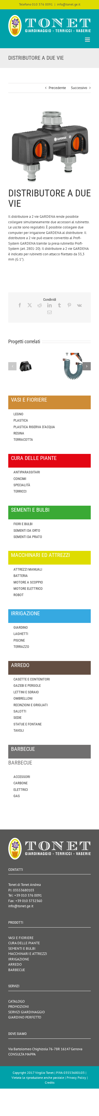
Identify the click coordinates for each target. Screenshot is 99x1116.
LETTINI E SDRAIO (26, 692)
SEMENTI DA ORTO (26, 530)
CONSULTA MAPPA (22, 1054)
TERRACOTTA (23, 439)
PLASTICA (20, 420)
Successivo (79, 87)
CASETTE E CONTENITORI (31, 679)
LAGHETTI (20, 634)
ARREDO (15, 964)
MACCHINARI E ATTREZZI (27, 953)
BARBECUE (16, 970)
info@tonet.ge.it (68, 4)
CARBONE (20, 783)
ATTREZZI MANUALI (27, 569)
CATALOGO (16, 1001)
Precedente (57, 87)
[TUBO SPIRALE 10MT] (73, 355)
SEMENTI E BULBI (21, 948)
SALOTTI (19, 711)
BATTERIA (20, 576)
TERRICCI (19, 491)
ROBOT (18, 595)
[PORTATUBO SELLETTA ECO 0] (25, 355)
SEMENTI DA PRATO (27, 537)
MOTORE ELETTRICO (28, 588)
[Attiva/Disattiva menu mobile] (88, 39)
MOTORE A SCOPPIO (28, 582)
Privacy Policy (76, 1077)
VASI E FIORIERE (21, 937)
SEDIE (17, 718)
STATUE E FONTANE (27, 724)
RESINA (18, 433)
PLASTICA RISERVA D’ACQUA (34, 427)
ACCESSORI (21, 777)
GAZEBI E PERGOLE (27, 685)
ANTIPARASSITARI (26, 472)
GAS (16, 796)
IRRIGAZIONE (18, 959)
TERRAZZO (21, 647)
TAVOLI (18, 730)
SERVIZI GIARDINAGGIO (26, 1012)
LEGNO (18, 414)
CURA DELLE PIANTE (24, 943)
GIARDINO (20, 627)
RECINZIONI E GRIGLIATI (30, 705)
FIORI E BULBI (22, 524)
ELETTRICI (20, 790)
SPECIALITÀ (21, 485)
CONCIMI (19, 479)
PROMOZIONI (18, 1006)
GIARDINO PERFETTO (24, 1017)
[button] (12, 366)
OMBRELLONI (22, 698)
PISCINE (19, 640)
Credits (49, 1082)
